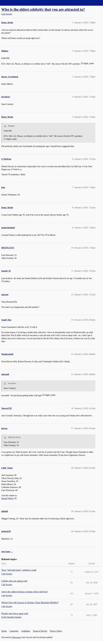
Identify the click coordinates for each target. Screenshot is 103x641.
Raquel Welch (7, 498)
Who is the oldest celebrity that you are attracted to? (43, 9)
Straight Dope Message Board (14, 3)
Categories (13, 631)
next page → (7, 551)
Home (4, 631)
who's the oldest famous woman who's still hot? (24, 591)
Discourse (16, 637)
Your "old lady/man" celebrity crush (18, 570)
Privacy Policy (56, 631)
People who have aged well (14, 613)
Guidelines (25, 631)
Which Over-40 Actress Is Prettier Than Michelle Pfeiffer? (29, 602)
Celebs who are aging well (14, 581)
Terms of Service (40, 631)
